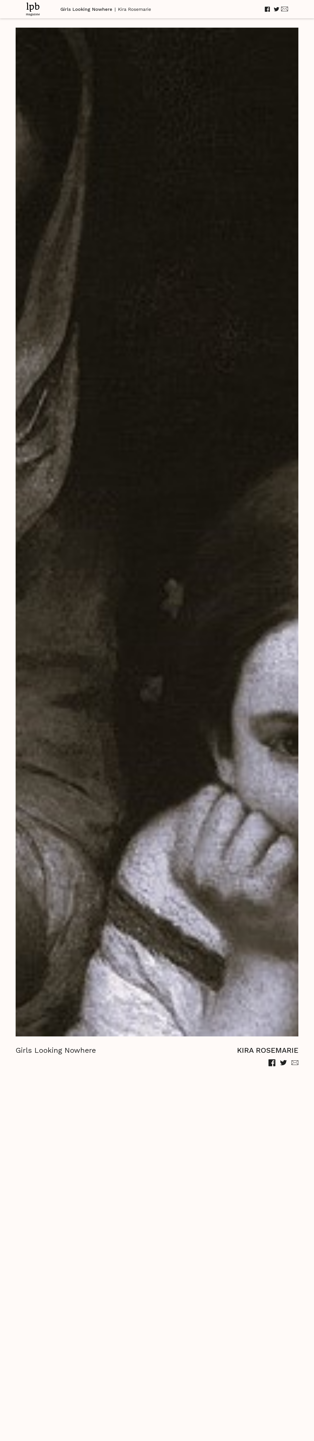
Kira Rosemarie (134, 9)
